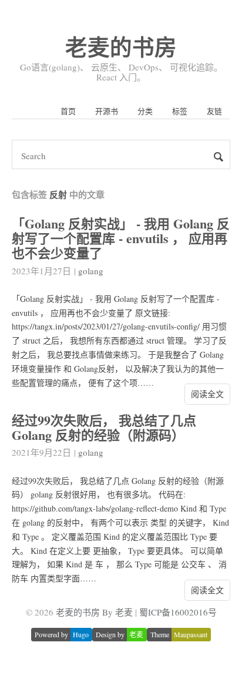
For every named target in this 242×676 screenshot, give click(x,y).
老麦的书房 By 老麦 (94, 612)
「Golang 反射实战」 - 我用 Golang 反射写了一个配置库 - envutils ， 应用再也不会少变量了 (121, 238)
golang (90, 271)
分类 (145, 111)
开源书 (106, 111)
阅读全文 (207, 393)
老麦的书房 (121, 47)
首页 (68, 111)
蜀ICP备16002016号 (178, 612)
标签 (179, 111)
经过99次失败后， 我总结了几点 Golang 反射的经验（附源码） (104, 428)
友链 (214, 111)
